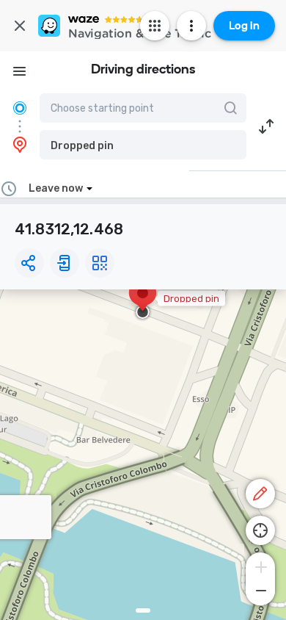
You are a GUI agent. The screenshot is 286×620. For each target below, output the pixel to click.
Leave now (56, 188)
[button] (143, 144)
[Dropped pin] (143, 300)
